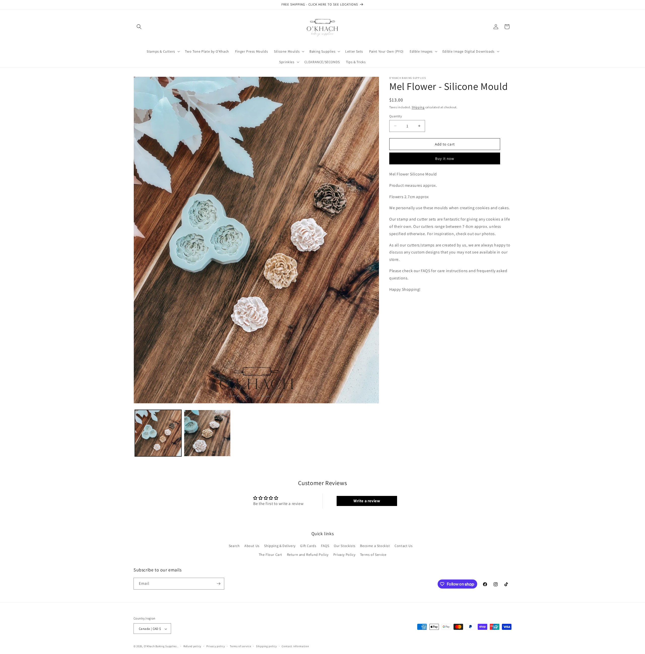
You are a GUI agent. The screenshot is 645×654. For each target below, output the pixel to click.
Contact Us (403, 545)
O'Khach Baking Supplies (160, 646)
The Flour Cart (270, 555)
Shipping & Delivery (279, 545)
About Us (252, 545)
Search (234, 545)
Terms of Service (373, 555)
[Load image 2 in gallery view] (207, 433)
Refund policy (192, 646)
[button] (139, 26)
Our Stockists (345, 545)
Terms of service (240, 646)
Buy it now (444, 158)
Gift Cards (308, 545)
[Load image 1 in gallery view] (158, 433)
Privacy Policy (344, 555)
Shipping (418, 107)
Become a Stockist (375, 545)
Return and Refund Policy (308, 555)
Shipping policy (266, 646)
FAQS (325, 545)
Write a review (366, 500)
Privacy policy (215, 646)
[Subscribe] (218, 584)
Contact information (295, 646)
